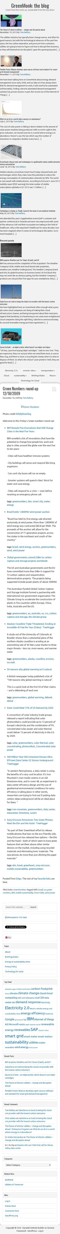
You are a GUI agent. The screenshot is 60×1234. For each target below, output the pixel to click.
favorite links (44, 878)
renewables (22, 1029)
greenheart (29, 865)
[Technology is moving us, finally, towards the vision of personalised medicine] (11, 208)
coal (37, 997)
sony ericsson (43, 865)
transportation (47, 370)
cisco (7, 994)
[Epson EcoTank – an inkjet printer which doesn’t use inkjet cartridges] (11, 344)
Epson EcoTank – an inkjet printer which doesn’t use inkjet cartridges (25, 347)
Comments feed (12, 1211)
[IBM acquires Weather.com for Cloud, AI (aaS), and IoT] (11, 257)
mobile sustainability (17, 869)
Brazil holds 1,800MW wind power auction (28, 512)
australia (35, 613)
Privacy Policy (11, 967)
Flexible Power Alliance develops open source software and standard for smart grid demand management (28, 70)
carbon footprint (42, 988)
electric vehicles (36, 1008)
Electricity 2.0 (11, 370)
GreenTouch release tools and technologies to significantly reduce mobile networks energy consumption (30, 163)
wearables (9, 1047)
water (47, 501)
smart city (38, 501)
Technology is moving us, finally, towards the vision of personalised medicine (27, 210)
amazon (8, 989)
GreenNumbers (19, 890)
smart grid (14, 1036)
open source (30, 1024)
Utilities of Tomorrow (14, 1184)
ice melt (11, 662)
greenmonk (19, 1020)
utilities (34, 1042)
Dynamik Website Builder (33, 1228)
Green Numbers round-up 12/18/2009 (20, 391)
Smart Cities (39, 893)
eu (29, 613)
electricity (45, 1002)
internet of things (44, 1019)
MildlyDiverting (23, 414)
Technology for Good (30, 380)
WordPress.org (11, 1216)
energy (10, 505)
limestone (24, 813)
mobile (22, 1024)
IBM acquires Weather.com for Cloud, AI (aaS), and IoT (19, 260)
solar (14, 743)
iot (6, 1024)
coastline (40, 659)
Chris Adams (10, 1118)
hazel (19, 865)
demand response (28, 1002)
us (42, 613)
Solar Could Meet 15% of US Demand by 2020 (30, 708)
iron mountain (19, 809)
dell (13, 1002)
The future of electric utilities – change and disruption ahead (22, 29)
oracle (38, 1024)
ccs (46, 613)
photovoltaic (28, 746)
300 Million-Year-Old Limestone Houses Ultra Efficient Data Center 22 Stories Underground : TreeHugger (30, 760)
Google (9, 1019)
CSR (41, 997)
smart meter (30, 1036)
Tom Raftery (10, 1110)
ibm (30, 501)
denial (10, 701)
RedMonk (9, 1180)
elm (14, 865)
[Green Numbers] (30, 407)
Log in (7, 1201)
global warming (36, 697)
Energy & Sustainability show (17, 962)
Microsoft (14, 1024)
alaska (31, 659)
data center (49, 809)
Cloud (6, 375)
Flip (9, 937)
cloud (42, 993)
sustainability (19, 375)
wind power (19, 550)
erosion (50, 659)
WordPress (32, 1231)
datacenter (12, 813)
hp (25, 1019)
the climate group (37, 617)
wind (9, 550)
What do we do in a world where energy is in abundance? (20, 118)
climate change (28, 993)
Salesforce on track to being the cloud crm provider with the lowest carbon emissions (27, 302)
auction (36, 547)
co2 (19, 997)
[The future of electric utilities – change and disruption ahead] (11, 26)
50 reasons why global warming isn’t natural (29, 669)
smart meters (45, 1036)
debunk (48, 697)
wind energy (25, 547)
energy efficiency (33, 1013)
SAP (34, 1029)
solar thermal (41, 743)
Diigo (18, 878)
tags (9, 501)
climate (13, 993)
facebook (49, 1014)
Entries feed (10, 1206)
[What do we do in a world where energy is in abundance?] (11, 116)
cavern (33, 813)
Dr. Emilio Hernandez (14, 1137)
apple (14, 989)
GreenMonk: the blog (30, 5)
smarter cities (29, 370)
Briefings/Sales (38, 375)
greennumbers (19, 501)
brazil (15, 547)
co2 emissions (28, 998)
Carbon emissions (23, 989)
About (52, 375)
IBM (13, 893)
